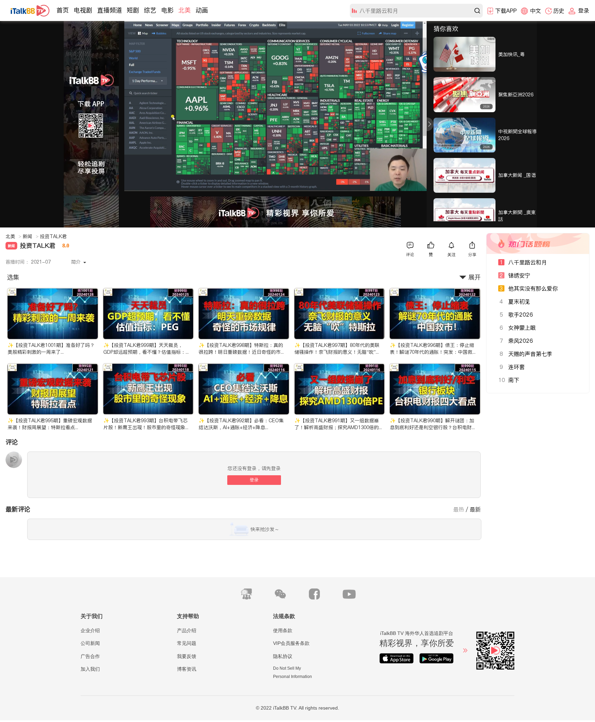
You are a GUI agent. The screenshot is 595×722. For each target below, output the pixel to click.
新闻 (31, 236)
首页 (62, 10)
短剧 (133, 10)
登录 (254, 479)
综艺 (150, 10)
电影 (167, 10)
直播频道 (109, 10)
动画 (202, 10)
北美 (184, 10)
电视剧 (83, 10)
